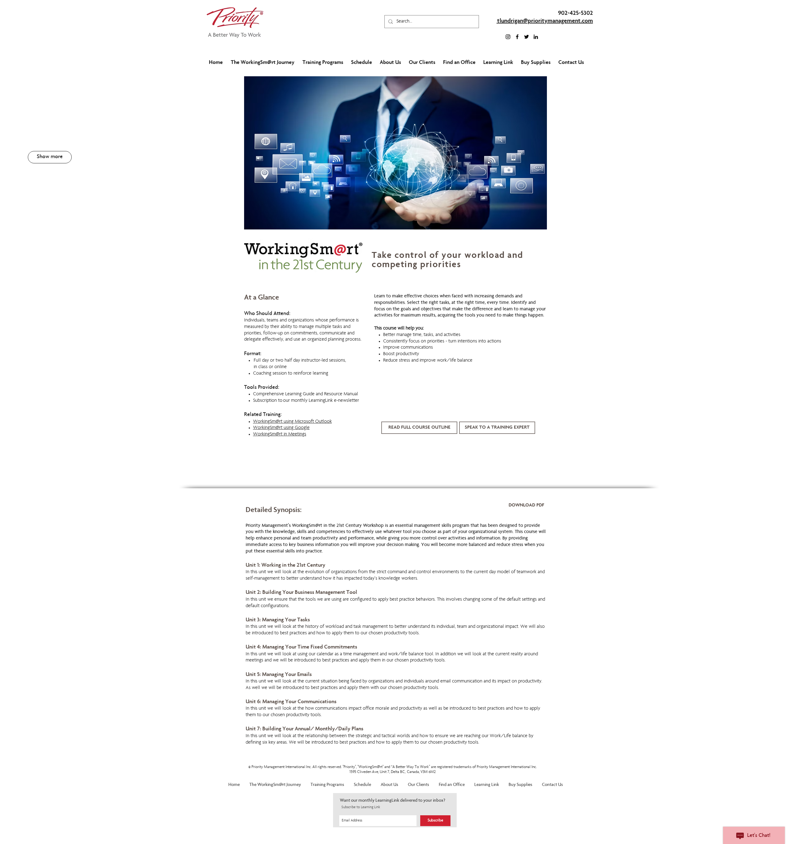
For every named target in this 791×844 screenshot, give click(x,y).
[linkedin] (536, 37)
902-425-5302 (575, 13)
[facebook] (517, 37)
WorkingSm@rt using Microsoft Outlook (292, 421)
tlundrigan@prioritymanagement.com (545, 21)
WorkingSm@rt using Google (281, 428)
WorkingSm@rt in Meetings (279, 434)
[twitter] (526, 37)
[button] (50, 157)
